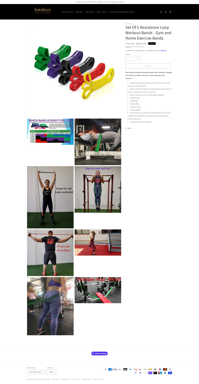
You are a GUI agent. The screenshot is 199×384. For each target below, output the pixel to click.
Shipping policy (86, 379)
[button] (161, 12)
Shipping (128, 46)
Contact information (98, 379)
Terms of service (75, 379)
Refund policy (55, 379)
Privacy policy (65, 379)
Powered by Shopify (44, 379)
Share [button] (129, 128)
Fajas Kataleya (35, 379)
